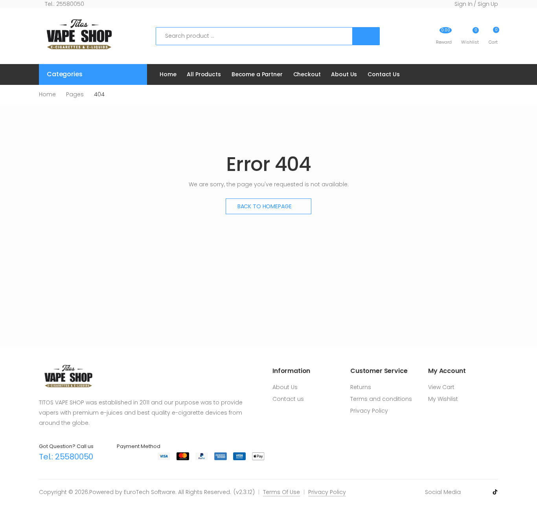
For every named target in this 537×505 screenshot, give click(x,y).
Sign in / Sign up (476, 4)
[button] (493, 36)
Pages (75, 94)
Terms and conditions (381, 399)
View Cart (441, 387)
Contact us (288, 399)
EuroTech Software (149, 492)
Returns (360, 387)
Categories (64, 74)
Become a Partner (257, 74)
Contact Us (384, 74)
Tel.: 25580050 (63, 4)
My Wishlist (443, 399)
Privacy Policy (369, 411)
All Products (204, 74)
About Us (344, 74)
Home (168, 74)
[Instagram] (482, 491)
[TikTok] (495, 492)
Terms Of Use (281, 492)
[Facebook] (471, 491)
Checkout (307, 74)
